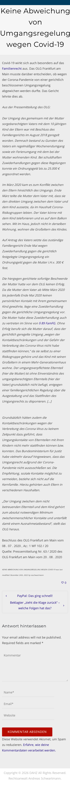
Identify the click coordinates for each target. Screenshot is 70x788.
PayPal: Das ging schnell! (35, 596)
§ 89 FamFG (47, 323)
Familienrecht (12, 68)
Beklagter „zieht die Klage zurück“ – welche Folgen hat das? (35, 605)
